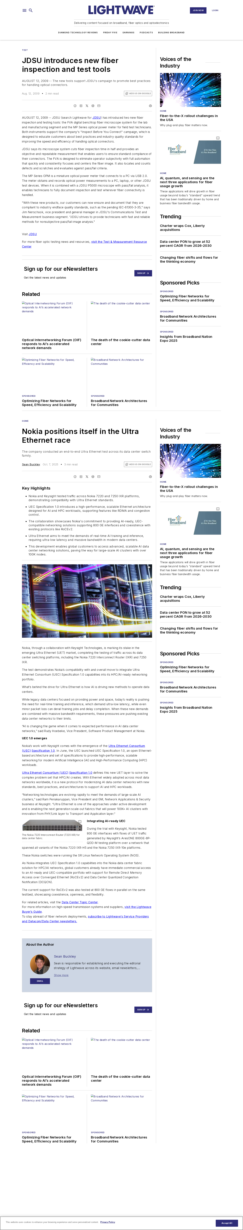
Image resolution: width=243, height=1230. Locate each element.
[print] (150, 105)
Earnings (129, 32)
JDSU (96, 117)
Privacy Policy (107, 1222)
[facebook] (75, 105)
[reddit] (93, 105)
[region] (121, 1223)
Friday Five (110, 32)
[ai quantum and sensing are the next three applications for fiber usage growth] (190, 152)
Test (25, 50)
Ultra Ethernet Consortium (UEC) (45, 772)
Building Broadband (171, 32)
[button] (24, 10)
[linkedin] (81, 105)
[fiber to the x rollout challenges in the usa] (190, 90)
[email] (99, 105)
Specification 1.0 (43, 750)
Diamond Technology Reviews (78, 32)
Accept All (227, 1223)
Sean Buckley (31, 464)
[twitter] (87, 105)
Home (163, 111)
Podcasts (146, 32)
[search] (30, 10)
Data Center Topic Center (80, 902)
